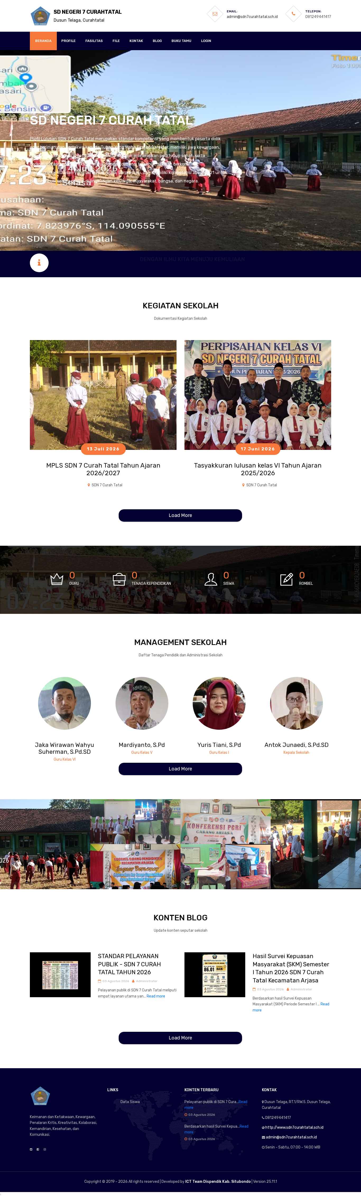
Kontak (136, 41)
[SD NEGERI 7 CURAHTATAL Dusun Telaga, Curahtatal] (40, 15)
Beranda (43, 41)
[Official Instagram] (45, 1149)
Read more (156, 996)
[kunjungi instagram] (72, 698)
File (116, 41)
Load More (180, 515)
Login (206, 41)
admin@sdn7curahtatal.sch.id (252, 17)
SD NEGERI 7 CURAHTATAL (88, 16)
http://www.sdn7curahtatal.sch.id (294, 1127)
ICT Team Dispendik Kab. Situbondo (218, 1181)
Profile (68, 41)
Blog (157, 41)
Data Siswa (130, 1102)
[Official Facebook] (38, 1149)
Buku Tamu (181, 41)
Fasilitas (94, 41)
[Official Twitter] (31, 1149)
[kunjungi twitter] (64, 698)
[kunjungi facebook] (56, 698)
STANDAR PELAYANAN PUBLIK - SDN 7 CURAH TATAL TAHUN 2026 (129, 964)
